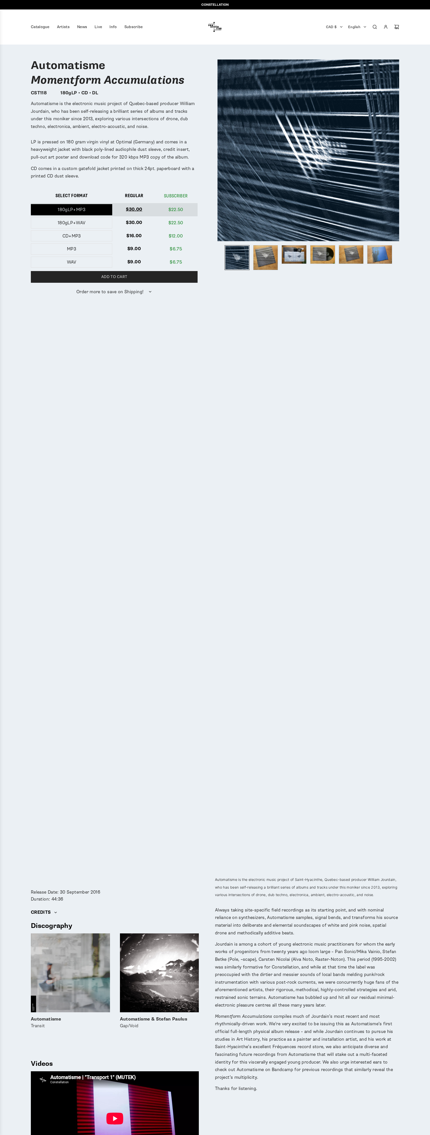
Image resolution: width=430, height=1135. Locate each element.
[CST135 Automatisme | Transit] (70, 973)
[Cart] (396, 26)
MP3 (71, 249)
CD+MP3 (71, 236)
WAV (71, 262)
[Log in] (385, 26)
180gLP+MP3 (71, 209)
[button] (221, 150)
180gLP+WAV (72, 223)
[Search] (374, 26)
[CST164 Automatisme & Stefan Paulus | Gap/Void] (159, 973)
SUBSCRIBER (176, 196)
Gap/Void (153, 1023)
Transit (46, 1023)
